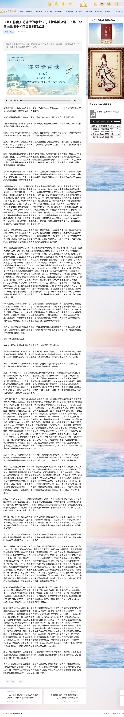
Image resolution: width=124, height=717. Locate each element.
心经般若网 (18, 713)
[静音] (112, 121)
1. (102, 126)
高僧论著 (58, 11)
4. (103, 134)
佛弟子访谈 (9, 32)
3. (103, 131)
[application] (105, 121)
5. (103, 137)
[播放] (93, 121)
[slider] (117, 121)
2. (103, 129)
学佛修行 (108, 11)
